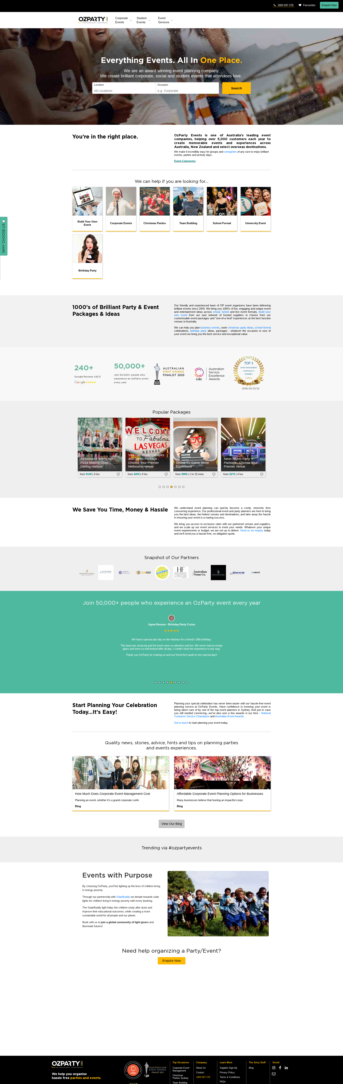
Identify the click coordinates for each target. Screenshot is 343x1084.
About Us (201, 1067)
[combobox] (124, 91)
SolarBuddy (123, 896)
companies (230, 151)
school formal (263, 327)
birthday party (198, 330)
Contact (200, 1072)
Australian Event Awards (229, 716)
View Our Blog (171, 824)
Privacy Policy (227, 1072)
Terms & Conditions (230, 1077)
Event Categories (185, 160)
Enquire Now (329, 5)
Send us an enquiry (251, 530)
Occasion (163, 84)
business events (210, 327)
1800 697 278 (285, 5)
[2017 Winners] (133, 1069)
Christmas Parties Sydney (180, 1077)
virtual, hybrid (221, 311)
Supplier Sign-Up (228, 1067)
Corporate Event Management (181, 1069)
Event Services (163, 20)
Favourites (309, 5)
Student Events (141, 20)
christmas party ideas (240, 327)
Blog (251, 1067)
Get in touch (181, 722)
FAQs (223, 1081)
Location (99, 84)
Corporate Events (121, 20)
